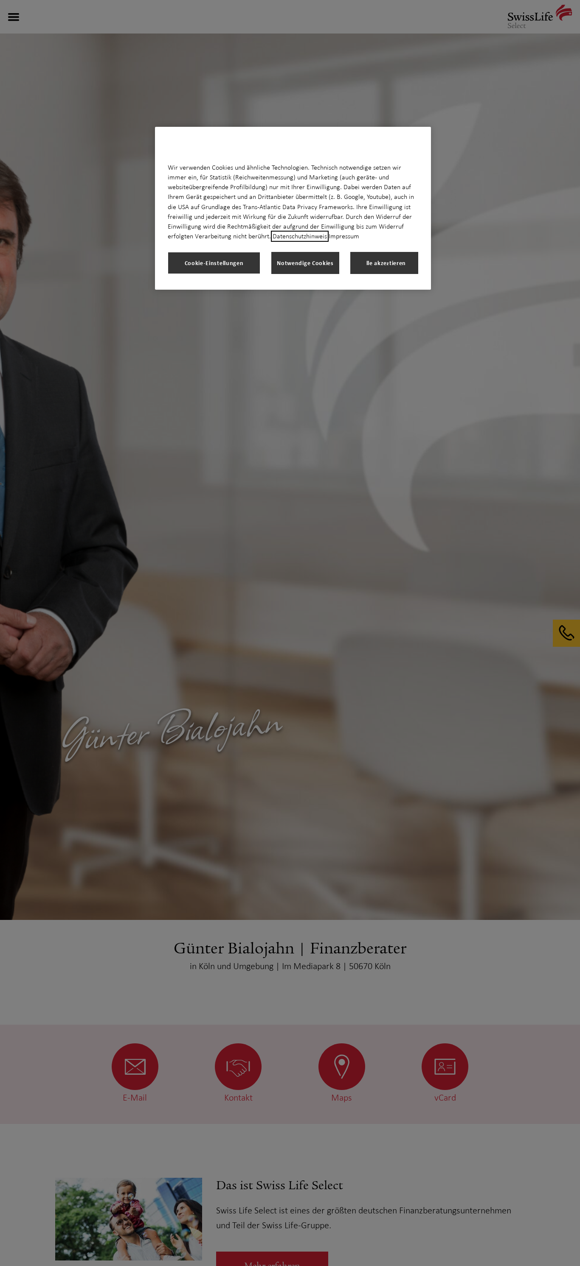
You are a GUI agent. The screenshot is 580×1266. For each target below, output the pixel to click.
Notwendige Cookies (305, 263)
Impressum (344, 236)
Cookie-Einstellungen (214, 263)
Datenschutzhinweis (300, 236)
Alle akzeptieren (384, 263)
